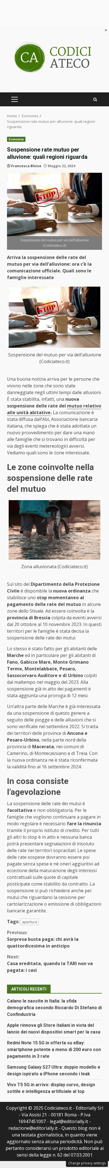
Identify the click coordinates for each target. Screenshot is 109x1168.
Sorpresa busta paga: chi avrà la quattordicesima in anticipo (43, 939)
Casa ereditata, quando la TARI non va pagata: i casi (50, 963)
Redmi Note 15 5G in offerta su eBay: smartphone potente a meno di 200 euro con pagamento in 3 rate (54, 1049)
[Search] (95, 99)
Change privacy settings (87, 1163)
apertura (29, 921)
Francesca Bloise (26, 166)
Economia (16, 139)
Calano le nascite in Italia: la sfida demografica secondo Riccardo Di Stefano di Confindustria (54, 1007)
